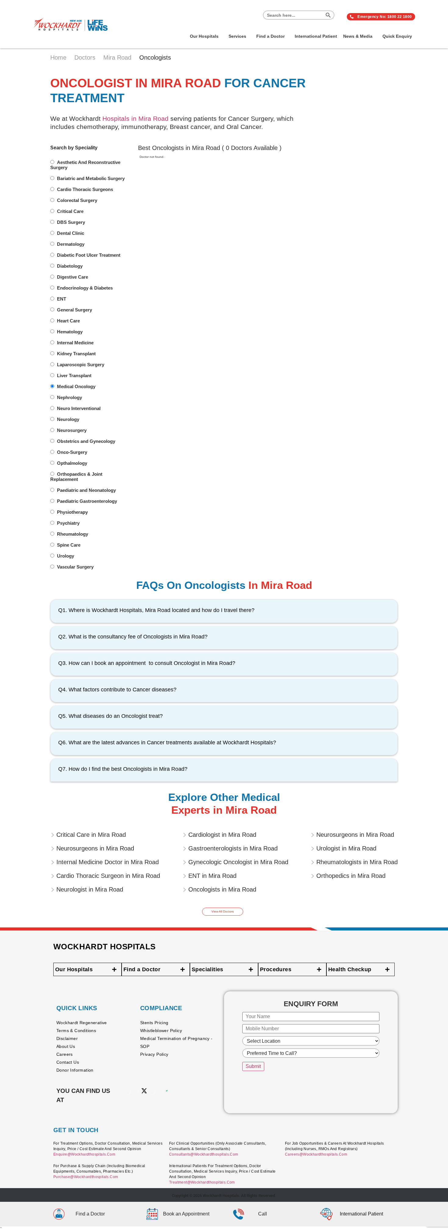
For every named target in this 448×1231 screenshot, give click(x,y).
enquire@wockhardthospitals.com (84, 1154)
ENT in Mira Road (212, 875)
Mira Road (118, 57)
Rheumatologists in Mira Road (357, 862)
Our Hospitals (204, 36)
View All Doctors (223, 911)
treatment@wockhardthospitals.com (202, 1182)
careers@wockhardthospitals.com (316, 1154)
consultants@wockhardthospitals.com (203, 1154)
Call (262, 1213)
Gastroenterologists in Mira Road (233, 848)
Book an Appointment (186, 1213)
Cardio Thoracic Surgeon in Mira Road (108, 875)
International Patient (316, 36)
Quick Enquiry (397, 36)
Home (59, 57)
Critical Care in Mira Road (91, 834)
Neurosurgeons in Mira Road (95, 848)
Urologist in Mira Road (346, 848)
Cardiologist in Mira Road (222, 834)
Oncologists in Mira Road (222, 889)
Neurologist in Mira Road (89, 889)
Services (237, 36)
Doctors (85, 57)
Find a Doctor (270, 36)
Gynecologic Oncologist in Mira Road (238, 862)
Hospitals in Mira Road (135, 118)
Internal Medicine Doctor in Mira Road (107, 862)
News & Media (357, 36)
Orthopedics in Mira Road (351, 875)
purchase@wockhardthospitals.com (85, 1177)
